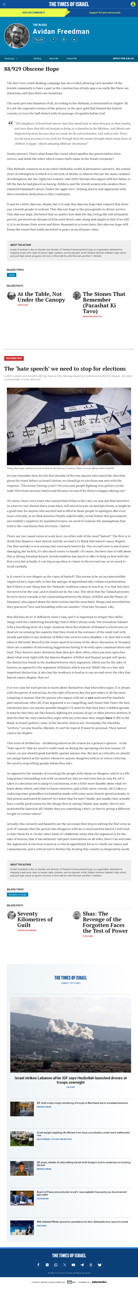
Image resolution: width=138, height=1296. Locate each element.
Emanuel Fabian (44, 1107)
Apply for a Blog (123, 58)
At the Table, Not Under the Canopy (41, 296)
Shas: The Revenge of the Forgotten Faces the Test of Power (105, 922)
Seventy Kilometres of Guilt (35, 919)
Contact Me (71, 58)
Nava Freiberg (43, 1139)
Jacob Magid (43, 1199)
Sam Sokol (42, 1226)
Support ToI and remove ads (104, 12)
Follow (38, 39)
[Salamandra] (99, 1282)
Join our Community (33, 12)
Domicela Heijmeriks (27, 930)
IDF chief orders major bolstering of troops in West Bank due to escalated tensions (82, 1103)
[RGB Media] (72, 1282)
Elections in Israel (17, 894)
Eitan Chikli (88, 936)
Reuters (68, 1139)
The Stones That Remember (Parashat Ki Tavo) (104, 302)
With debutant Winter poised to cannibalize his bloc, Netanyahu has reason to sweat (82, 1221)
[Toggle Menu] (4, 4)
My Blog (37, 58)
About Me (53, 58)
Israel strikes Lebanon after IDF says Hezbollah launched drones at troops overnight (71, 1080)
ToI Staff (70, 1087)
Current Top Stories (70, 983)
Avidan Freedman (61, 31)
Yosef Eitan (22, 305)
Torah (11, 274)
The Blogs (40, 25)
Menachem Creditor (92, 316)
